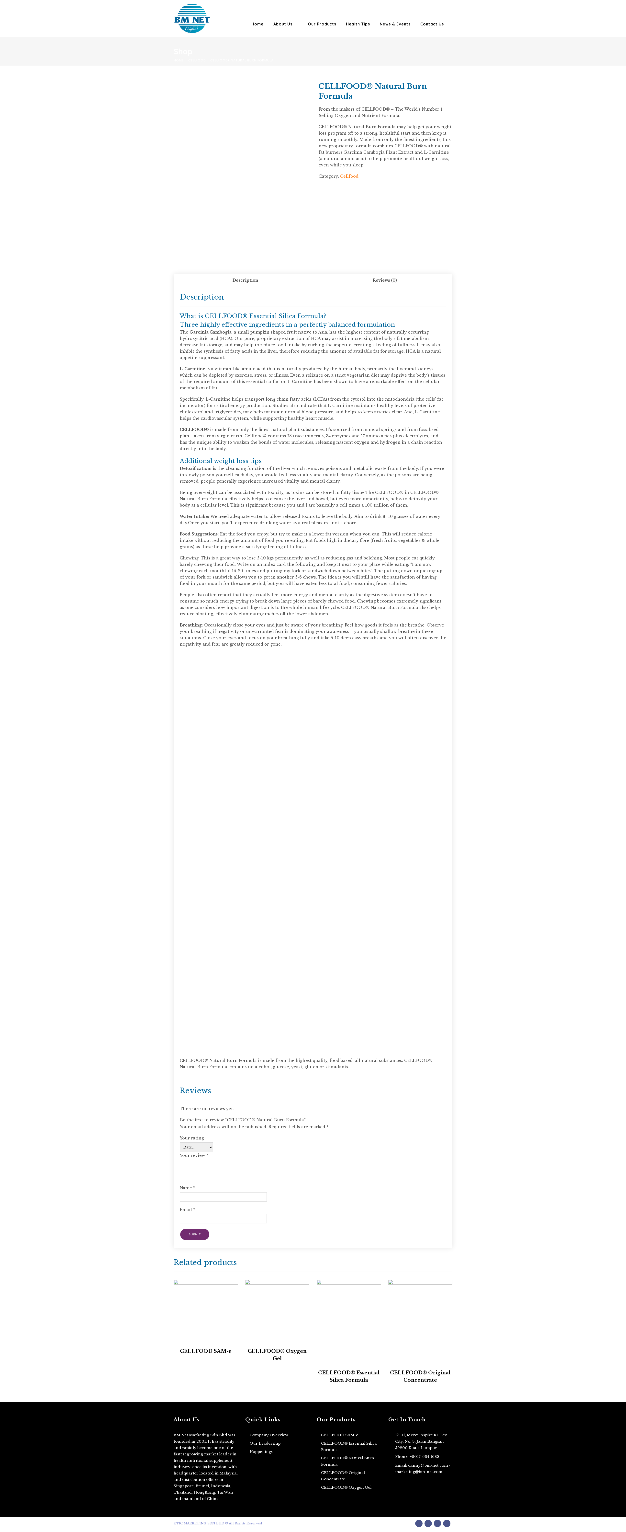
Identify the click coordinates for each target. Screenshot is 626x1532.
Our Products (322, 24)
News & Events (395, 24)
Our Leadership (265, 1443)
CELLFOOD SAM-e (339, 1435)
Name (187, 1187)
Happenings (261, 1451)
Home (257, 24)
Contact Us (432, 24)
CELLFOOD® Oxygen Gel (346, 1487)
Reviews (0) (385, 280)
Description (245, 280)
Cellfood (197, 60)
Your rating (192, 1138)
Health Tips (358, 24)
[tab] (245, 280)
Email (187, 1209)
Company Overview (269, 1435)
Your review (194, 1155)
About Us (282, 24)
